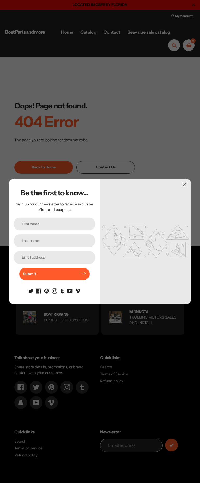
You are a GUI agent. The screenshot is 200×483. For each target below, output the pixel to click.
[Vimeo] (77, 290)
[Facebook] (38, 290)
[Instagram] (54, 290)
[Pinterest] (46, 290)
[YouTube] (70, 290)
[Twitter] (31, 290)
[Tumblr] (62, 290)
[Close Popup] (184, 184)
